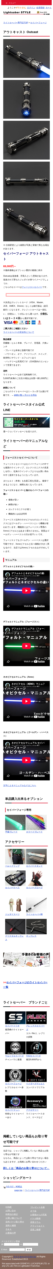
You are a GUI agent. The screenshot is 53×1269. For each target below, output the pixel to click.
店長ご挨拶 (35, 1230)
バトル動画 (35, 1218)
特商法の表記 (12, 1214)
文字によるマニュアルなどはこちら (19, 785)
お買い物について (14, 1218)
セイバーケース (12, 888)
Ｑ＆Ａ (9, 1229)
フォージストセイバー (32, 287)
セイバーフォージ (38, 23)
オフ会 (33, 1211)
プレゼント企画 (37, 1207)
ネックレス (31, 936)
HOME (9, 1207)
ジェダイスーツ (12, 914)
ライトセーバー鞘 (34, 914)
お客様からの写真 (38, 1215)
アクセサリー (32, 1110)
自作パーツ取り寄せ (15, 1222)
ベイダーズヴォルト (35, 1084)
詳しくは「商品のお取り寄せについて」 (26, 1168)
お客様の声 (11, 1233)
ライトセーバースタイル (24, 1257)
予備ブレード (11, 832)
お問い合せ (11, 1211)
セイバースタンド (34, 866)
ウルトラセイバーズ (14, 1056)
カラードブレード (34, 832)
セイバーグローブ (34, 888)
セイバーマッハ (12, 1110)
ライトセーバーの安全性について (18, 332)
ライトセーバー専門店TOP (15, 23)
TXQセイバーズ (33, 1056)
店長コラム (35, 1222)
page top (18, 1190)
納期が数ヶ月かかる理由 (25, 395)
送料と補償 (11, 1225)
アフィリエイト (37, 1226)
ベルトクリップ (12, 866)
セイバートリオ (12, 1026)
